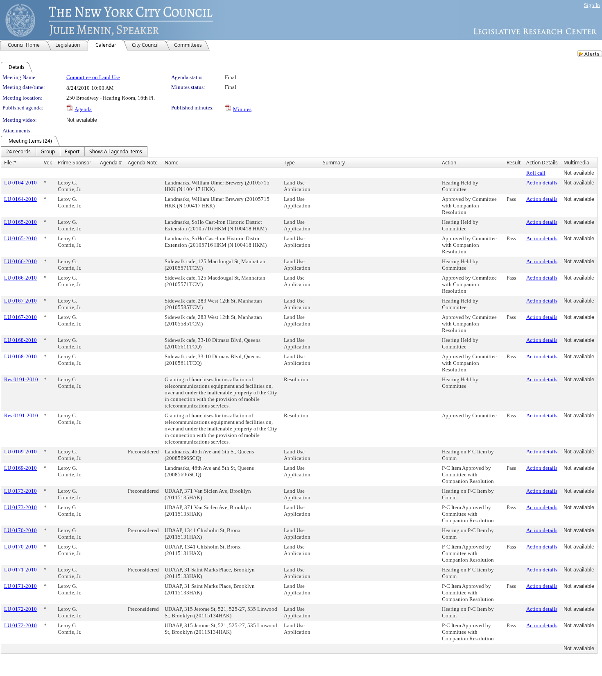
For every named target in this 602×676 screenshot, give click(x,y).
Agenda (83, 109)
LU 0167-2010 (20, 301)
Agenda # (111, 162)
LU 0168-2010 (20, 340)
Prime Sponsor (74, 162)
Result (514, 162)
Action (449, 162)
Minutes (242, 109)
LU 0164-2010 (20, 183)
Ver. (48, 162)
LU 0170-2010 (20, 530)
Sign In (592, 5)
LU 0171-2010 (20, 570)
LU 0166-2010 (20, 261)
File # (10, 162)
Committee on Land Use (93, 77)
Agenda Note (143, 162)
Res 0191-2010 (21, 379)
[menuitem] (18, 152)
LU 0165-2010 (20, 222)
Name (172, 162)
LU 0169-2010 (20, 451)
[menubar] (74, 151)
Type (289, 162)
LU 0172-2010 (20, 609)
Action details (541, 183)
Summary (334, 162)
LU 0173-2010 (20, 491)
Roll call (535, 173)
